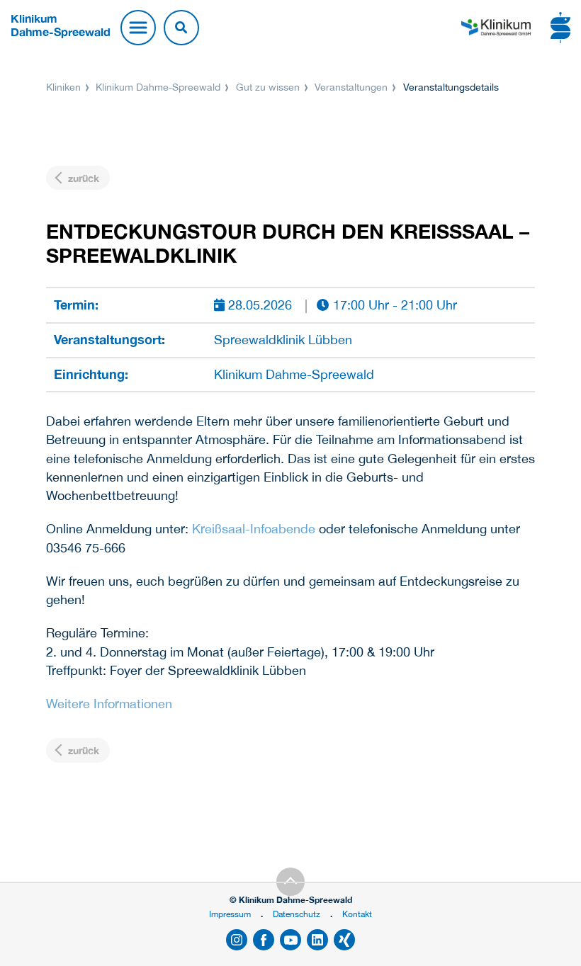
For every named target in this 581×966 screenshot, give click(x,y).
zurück (82, 178)
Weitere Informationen (109, 703)
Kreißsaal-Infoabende (253, 528)
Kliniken (65, 87)
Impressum (230, 914)
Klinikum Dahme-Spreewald (158, 87)
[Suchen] (181, 27)
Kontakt (357, 914)
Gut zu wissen (268, 87)
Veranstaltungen (351, 87)
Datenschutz (296, 914)
